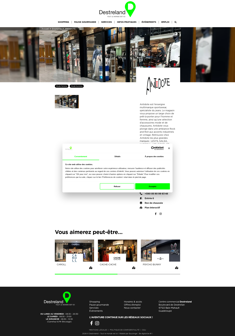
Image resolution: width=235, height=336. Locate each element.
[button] (56, 253)
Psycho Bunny (152, 264)
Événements (96, 310)
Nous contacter (132, 307)
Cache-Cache (108, 264)
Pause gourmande (99, 304)
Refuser (117, 186)
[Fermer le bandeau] (169, 148)
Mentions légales (98, 330)
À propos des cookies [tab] (154, 156)
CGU (144, 330)
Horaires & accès (133, 301)
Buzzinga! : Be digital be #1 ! (141, 333)
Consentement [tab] (80, 156)
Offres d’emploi (132, 304)
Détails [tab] (118, 156)
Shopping (94, 301)
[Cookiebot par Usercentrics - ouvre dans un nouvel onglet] (153, 148)
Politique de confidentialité (125, 330)
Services (94, 307)
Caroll (61, 264)
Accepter (152, 186)
